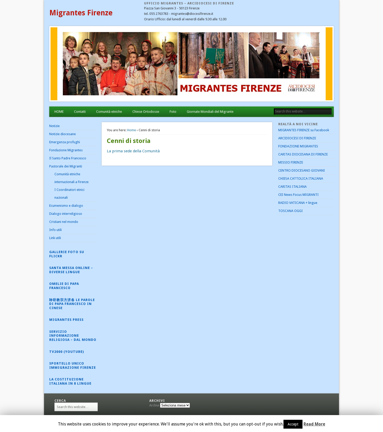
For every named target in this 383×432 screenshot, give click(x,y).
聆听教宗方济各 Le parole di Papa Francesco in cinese (72, 304)
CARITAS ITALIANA (292, 187)
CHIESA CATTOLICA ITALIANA (300, 178)
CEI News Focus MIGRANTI (298, 195)
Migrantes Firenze (81, 13)
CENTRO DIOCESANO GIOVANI (301, 170)
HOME (59, 112)
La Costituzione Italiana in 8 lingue (70, 381)
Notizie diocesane (62, 134)
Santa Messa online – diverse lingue (71, 270)
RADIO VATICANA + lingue (297, 203)
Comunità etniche (109, 112)
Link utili (55, 238)
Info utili (55, 230)
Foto (173, 112)
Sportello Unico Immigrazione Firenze (72, 365)
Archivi (154, 405)
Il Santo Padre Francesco (67, 158)
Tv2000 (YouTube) (66, 352)
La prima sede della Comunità (133, 151)
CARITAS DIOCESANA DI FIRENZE (303, 154)
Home (131, 130)
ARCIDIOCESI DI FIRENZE (297, 138)
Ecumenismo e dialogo (66, 206)
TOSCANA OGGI (290, 211)
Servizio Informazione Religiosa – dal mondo (72, 336)
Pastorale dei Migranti (65, 166)
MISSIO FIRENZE (290, 162)
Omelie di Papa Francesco (64, 286)
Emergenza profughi (64, 142)
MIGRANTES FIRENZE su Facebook (303, 130)
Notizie (54, 126)
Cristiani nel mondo (63, 222)
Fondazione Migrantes (66, 150)
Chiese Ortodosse (145, 112)
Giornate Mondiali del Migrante (210, 112)
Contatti (80, 112)
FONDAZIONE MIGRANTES (298, 146)
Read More (314, 424)
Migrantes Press (66, 320)
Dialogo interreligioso (65, 214)
